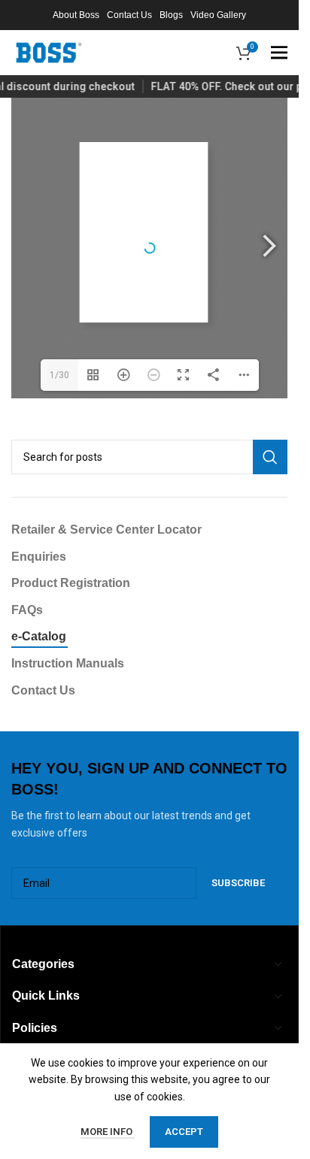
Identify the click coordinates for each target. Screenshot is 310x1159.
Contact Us (43, 690)
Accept (184, 1131)
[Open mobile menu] (279, 53)
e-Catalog (38, 636)
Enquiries (38, 556)
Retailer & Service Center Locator (106, 529)
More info (108, 1131)
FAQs (27, 610)
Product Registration (70, 582)
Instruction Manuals (67, 663)
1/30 (59, 375)
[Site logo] (49, 52)
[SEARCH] (270, 457)
